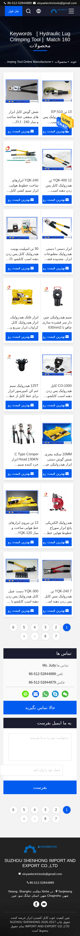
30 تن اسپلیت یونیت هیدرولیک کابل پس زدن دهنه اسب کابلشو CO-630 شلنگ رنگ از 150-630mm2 (22, 259)
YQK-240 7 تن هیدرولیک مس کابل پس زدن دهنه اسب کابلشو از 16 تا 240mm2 (58, 601)
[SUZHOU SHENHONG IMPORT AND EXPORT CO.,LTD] (58, 11)
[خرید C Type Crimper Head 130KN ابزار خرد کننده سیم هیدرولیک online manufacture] (22, 433)
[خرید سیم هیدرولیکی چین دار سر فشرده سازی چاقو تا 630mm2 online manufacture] (57, 296)
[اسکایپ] (55, 694)
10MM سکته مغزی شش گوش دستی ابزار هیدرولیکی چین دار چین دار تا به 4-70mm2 (57, 464)
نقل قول (13, 11)
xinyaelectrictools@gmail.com (57, 3)
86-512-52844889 (19, 3)
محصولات (61, 61)
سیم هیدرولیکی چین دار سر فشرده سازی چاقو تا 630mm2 (57, 322)
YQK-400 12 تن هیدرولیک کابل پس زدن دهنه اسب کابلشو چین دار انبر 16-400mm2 (58, 190)
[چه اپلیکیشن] (45, 694)
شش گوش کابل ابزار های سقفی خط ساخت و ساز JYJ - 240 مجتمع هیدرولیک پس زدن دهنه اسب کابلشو (22, 122)
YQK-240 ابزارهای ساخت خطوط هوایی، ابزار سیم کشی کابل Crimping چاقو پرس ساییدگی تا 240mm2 (23, 190)
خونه (74, 61)
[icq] (25, 694)
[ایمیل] (35, 694)
